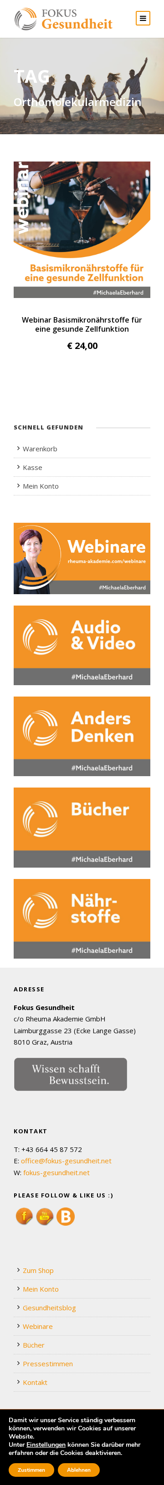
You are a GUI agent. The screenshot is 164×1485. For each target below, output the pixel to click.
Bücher (34, 1344)
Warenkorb (40, 448)
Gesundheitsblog (49, 1307)
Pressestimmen (48, 1363)
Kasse (32, 467)
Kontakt (35, 1382)
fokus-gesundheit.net (56, 1172)
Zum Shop (38, 1270)
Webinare (38, 1326)
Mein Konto (41, 485)
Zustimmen (31, 1470)
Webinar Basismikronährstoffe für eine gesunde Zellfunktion (82, 324)
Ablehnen (79, 1470)
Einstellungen (46, 1445)
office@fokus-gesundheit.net (66, 1160)
